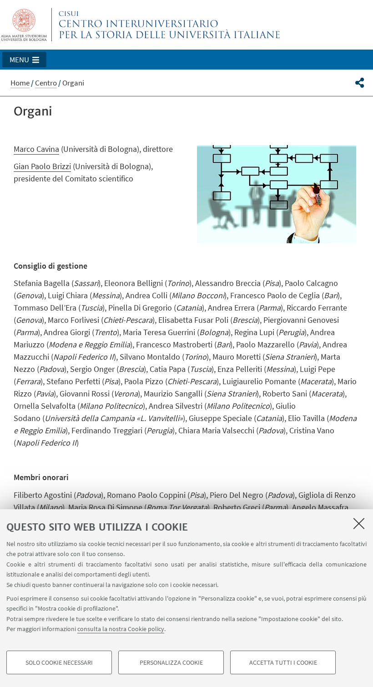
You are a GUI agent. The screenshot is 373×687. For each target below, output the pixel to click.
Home (20, 83)
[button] (24, 59)
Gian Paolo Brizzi (42, 166)
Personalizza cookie (171, 662)
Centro (46, 83)
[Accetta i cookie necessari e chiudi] (359, 523)
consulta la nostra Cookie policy (120, 629)
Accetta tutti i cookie (283, 662)
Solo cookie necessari (59, 662)
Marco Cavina (36, 149)
